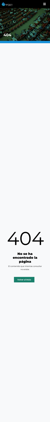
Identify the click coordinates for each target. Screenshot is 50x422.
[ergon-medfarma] (7, 3)
